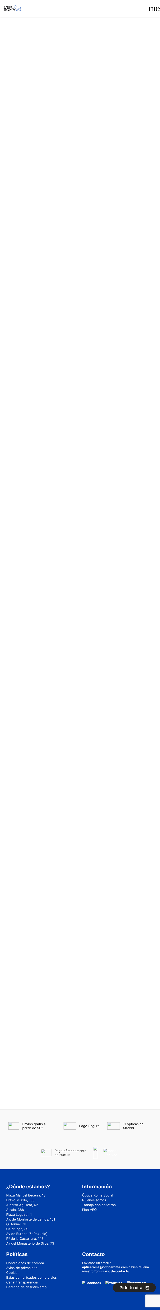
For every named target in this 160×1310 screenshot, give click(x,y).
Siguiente (142, 659)
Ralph (22, 249)
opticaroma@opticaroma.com (105, 1267)
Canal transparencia (22, 1282)
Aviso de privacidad (22, 1268)
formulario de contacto (111, 1271)
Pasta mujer (27, 146)
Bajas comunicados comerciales (31, 1277)
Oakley (23, 207)
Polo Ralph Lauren (30, 231)
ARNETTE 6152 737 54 (80, 533)
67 (128, 659)
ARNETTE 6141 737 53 (80, 343)
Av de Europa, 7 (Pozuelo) (27, 1234)
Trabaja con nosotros (99, 1205)
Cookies (12, 1272)
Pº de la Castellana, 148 (25, 1238)
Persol (22, 225)
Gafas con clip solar (28, 66)
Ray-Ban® (25, 262)
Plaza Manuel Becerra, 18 (26, 1195)
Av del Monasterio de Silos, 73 (30, 1243)
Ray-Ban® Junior (29, 268)
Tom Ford (24, 280)
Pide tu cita (131, 1287)
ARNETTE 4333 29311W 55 (131, 154)
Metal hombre (28, 128)
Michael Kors (27, 201)
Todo (18, 56)
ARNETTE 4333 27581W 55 (80, 154)
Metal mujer (26, 134)
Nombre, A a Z (122, 76)
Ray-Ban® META (28, 274)
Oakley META (26, 213)
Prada (22, 237)
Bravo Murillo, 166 (20, 1200)
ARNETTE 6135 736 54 (79, 249)
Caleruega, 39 (17, 1229)
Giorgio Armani (28, 195)
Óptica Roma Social (97, 1195)
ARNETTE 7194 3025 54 (130, 627)
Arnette (23, 165)
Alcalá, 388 (15, 1210)
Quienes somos (94, 1200)
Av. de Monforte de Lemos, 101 (30, 1219)
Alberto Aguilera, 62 (22, 1205)
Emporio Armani (29, 183)
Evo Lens (24, 189)
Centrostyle (26, 171)
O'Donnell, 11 (16, 1224)
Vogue (22, 286)
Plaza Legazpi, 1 (19, 1214)
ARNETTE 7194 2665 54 (130, 533)
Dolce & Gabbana (30, 177)
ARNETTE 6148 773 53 (79, 438)
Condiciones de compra (25, 1263)
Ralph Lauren (27, 256)
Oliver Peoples (28, 219)
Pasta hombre (29, 140)
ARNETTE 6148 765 (130, 341)
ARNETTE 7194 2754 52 (80, 627)
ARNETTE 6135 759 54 (130, 249)
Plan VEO (89, 1210)
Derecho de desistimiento (26, 1287)
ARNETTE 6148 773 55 (130, 438)
